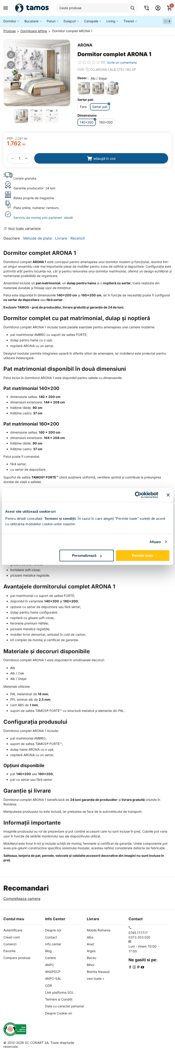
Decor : (82, 78)
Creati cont (11, 937)
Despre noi (53, 930)
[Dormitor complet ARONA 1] (37, 73)
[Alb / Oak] (98, 88)
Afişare (155, 542)
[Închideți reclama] (168, 494)
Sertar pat (99, 107)
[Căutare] (133, 8)
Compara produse (16, 958)
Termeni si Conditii (58, 999)
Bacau (91, 958)
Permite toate (142, 555)
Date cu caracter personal (64, 1006)
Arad (90, 944)
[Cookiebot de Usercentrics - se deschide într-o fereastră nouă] (138, 494)
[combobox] (96, 8)
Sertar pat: (85, 100)
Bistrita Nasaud (98, 972)
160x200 (106, 122)
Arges (91, 951)
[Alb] (83, 88)
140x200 (86, 122)
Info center (53, 944)
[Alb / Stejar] (112, 88)
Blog (48, 951)
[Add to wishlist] (11, 65)
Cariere (50, 958)
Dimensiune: (87, 115)
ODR (48, 986)
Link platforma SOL (59, 992)
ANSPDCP (52, 972)
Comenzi (9, 944)
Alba (90, 937)
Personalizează (84, 555)
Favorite (9, 951)
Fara (83, 107)
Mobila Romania (98, 930)
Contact (51, 937)
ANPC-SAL (53, 978)
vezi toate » (95, 978)
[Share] (11, 55)
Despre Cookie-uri (58, 1013)
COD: (81, 69)
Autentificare (12, 930)
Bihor (90, 965)
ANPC (49, 965)
